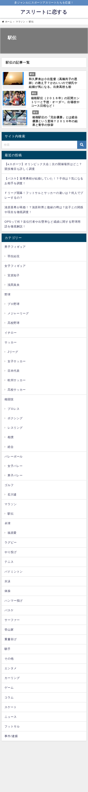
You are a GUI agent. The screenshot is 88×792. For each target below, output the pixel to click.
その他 (9, 658)
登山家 (9, 629)
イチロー (11, 332)
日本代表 (14, 370)
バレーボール (14, 456)
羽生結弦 (14, 256)
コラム (9, 697)
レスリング (15, 427)
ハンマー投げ (14, 600)
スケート (11, 707)
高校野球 (14, 322)
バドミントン (14, 571)
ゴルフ (9, 485)
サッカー (11, 342)
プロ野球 (14, 303)
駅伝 (11, 513)
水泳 (8, 581)
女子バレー (15, 465)
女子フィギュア (15, 265)
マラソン (11, 504)
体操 (8, 590)
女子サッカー (17, 361)
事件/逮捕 (11, 736)
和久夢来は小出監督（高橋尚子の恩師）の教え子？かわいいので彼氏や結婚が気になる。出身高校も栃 (53, 83)
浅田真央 (14, 284)
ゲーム (9, 687)
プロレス (14, 408)
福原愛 (12, 532)
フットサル (12, 726)
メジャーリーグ (18, 313)
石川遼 (12, 494)
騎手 (8, 648)
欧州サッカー (17, 380)
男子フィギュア (15, 246)
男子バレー (15, 475)
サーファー (12, 619)
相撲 (11, 437)
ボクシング (15, 418)
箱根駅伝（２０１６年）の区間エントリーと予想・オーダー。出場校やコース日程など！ (55, 102)
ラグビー (11, 542)
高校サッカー (17, 389)
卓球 (8, 523)
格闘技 (9, 399)
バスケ (9, 610)
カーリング (12, 677)
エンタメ (11, 668)
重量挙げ (11, 639)
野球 (8, 294)
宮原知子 (14, 275)
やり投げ (11, 552)
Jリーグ (13, 351)
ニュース (11, 716)
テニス (9, 561)
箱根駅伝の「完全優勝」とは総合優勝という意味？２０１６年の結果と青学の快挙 (55, 121)
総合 (11, 446)
